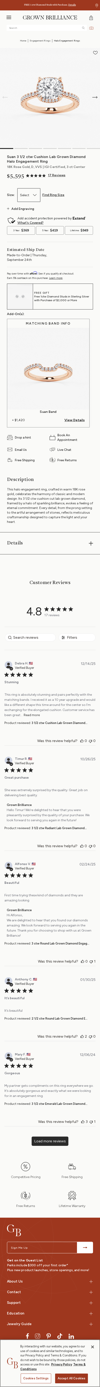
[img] (83, 28)
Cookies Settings (36, 1378)
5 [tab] (64, 148)
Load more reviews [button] (50, 1141)
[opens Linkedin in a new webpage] (71, 1335)
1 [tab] (6, 148)
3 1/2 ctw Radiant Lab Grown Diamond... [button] (59, 828)
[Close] (92, 1347)
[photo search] (91, 27)
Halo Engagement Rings (67, 40)
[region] (50, 1363)
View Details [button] (74, 420)
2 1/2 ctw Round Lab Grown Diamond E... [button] (59, 1018)
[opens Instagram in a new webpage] (37, 1335)
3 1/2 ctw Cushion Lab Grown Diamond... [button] (59, 723)
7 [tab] (93, 148)
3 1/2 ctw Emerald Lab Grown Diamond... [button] (59, 1104)
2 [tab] (21, 148)
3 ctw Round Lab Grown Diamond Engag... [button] (60, 943)
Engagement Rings (40, 40)
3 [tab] (35, 148)
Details (72, 5)
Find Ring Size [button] (53, 195)
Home (23, 40)
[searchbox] (30, 637)
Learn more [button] (56, 278)
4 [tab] (50, 148)
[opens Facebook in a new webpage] (27, 1335)
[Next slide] (95, 97)
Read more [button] (32, 715)
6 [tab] (79, 148)
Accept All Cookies (71, 1378)
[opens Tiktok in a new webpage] (60, 1335)
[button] (96, 5)
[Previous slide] (5, 97)
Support (14, 1303)
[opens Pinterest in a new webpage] (48, 1335)
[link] (45, 175)
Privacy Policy (61, 1364)
